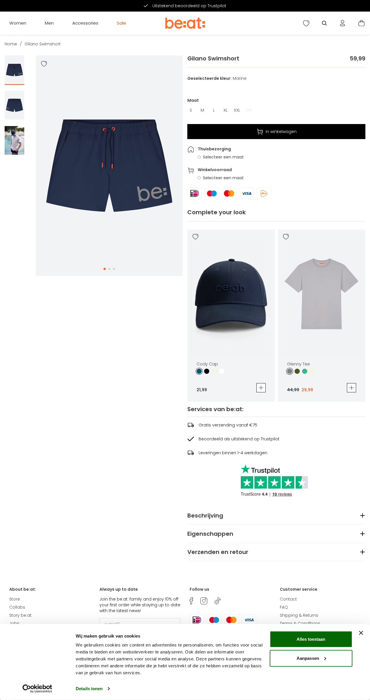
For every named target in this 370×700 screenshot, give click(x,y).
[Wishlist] (306, 23)
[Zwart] (206, 371)
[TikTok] (217, 600)
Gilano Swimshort (43, 44)
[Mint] (304, 371)
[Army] (297, 371)
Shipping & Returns (299, 615)
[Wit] (221, 371)
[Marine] (199, 371)
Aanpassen (308, 657)
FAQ (284, 607)
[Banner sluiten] (361, 633)
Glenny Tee (298, 364)
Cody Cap (207, 364)
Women (17, 23)
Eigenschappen (210, 534)
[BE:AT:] (185, 23)
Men (49, 23)
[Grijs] (289, 371)
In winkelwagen (281, 131)
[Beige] (214, 371)
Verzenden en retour (217, 552)
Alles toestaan (311, 639)
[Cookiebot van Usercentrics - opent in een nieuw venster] (37, 688)
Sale (121, 23)
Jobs (14, 623)
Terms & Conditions (300, 623)
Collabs (17, 607)
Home (11, 44)
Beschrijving (205, 515)
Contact (288, 599)
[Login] (342, 23)
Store (14, 599)
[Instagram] (203, 600)
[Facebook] (191, 600)
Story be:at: (20, 615)
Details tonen (89, 688)
